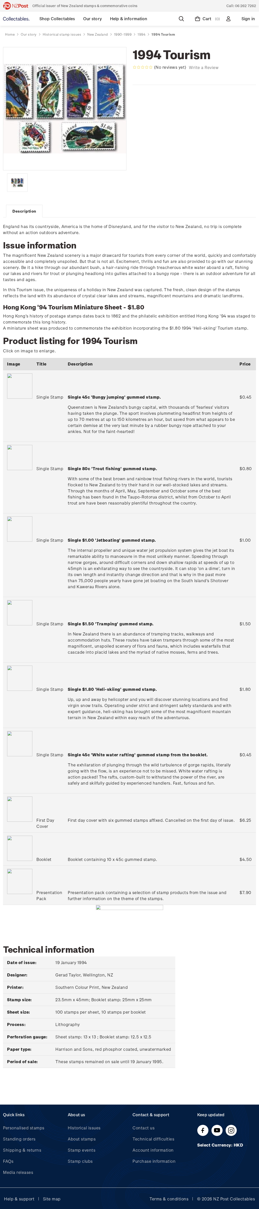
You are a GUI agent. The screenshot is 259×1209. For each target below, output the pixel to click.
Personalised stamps (24, 1127)
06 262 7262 (245, 6)
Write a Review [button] (204, 67)
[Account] (229, 19)
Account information (153, 1150)
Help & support (19, 1198)
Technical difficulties (153, 1138)
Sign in (248, 18)
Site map (52, 1198)
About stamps (82, 1138)
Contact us (144, 1127)
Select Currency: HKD (220, 1145)
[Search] (182, 19)
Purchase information (154, 1161)
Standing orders (19, 1138)
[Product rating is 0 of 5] (143, 67)
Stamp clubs (80, 1161)
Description (24, 211)
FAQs (8, 1161)
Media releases (18, 1172)
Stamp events (81, 1150)
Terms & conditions (168, 1198)
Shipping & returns (22, 1150)
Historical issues (84, 1127)
